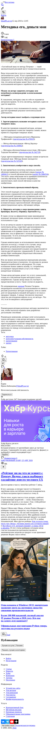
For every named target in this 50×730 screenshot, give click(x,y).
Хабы (8, 673)
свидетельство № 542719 (29, 152)
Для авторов (11, 690)
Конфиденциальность (15, 699)
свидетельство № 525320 (12, 161)
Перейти (5, 455)
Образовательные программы (18, 714)
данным (21, 286)
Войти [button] (3, 15)
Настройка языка (8, 725)
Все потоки (9, 2)
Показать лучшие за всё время (13, 650)
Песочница (10, 680)
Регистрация (11, 661)
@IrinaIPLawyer (22, 386)
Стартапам (10, 716)
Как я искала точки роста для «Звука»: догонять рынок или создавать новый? (25, 522)
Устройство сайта (13, 688)
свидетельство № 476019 (23, 139)
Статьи (9, 669)
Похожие (19, 645)
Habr (14, 728)
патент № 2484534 (40, 174)
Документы (10, 695)
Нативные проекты (14, 712)
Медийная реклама (13, 710)
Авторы (9, 678)
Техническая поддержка (25, 725)
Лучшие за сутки (8, 645)
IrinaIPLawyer (6, 21)
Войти (8, 658)
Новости (9, 671)
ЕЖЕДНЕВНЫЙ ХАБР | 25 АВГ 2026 (17, 460)
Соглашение (11, 697)
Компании (10, 676)
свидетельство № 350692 (12, 146)
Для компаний (12, 693)
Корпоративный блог (15, 707)
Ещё (8, 635)
